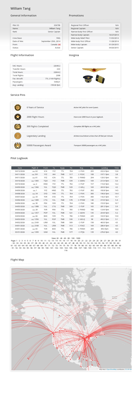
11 (45, 240)
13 (53, 240)
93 (20, 248)
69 (42, 245)
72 (53, 245)
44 (58, 243)
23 (90, 240)
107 (80, 248)
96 (31, 248)
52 (88, 243)
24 (94, 240)
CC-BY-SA (128, 369)
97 (35, 248)
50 (81, 243)
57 (107, 243)
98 (39, 248)
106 (75, 248)
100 (72, 238)
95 (28, 248)
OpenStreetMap (112, 369)
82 (90, 245)
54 (96, 243)
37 (32, 243)
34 (21, 243)
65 (27, 245)
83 (94, 245)
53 (92, 243)
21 (83, 240)
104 (66, 248)
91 (13, 248)
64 (23, 245)
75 (64, 245)
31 (120, 240)
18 (71, 240)
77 (71, 245)
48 (73, 243)
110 (94, 248)
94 (24, 248)
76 (68, 245)
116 (65, 250)
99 (43, 248)
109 (89, 248)
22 (86, 240)
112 (104, 248)
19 (75, 240)
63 (19, 245)
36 (29, 243)
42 (51, 243)
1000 (78, 238)
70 (45, 245)
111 (99, 248)
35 (25, 243)
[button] (72, 332)
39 (40, 243)
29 (112, 240)
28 (109, 240)
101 (51, 248)
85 (101, 245)
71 (49, 245)
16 (64, 240)
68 (38, 245)
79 (79, 245)
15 (60, 240)
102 (56, 248)
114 (113, 248)
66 (30, 245)
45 (62, 243)
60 (65, 238)
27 (105, 240)
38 (36, 243)
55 (99, 243)
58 (111, 243)
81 (86, 245)
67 (34, 245)
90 (120, 245)
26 (101, 240)
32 (14, 243)
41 (47, 243)
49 (77, 243)
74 (60, 245)
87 (109, 245)
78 (75, 245)
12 (49, 240)
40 (61, 238)
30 (116, 240)
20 (79, 240)
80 (69, 238)
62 (16, 245)
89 (116, 245)
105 (70, 248)
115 (118, 248)
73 (57, 245)
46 (66, 243)
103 (61, 248)
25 (97, 240)
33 (17, 243)
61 (12, 245)
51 (84, 243)
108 (85, 248)
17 (68, 240)
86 (105, 245)
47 (70, 243)
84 (98, 245)
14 (56, 240)
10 (42, 240)
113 (108, 248)
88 (113, 245)
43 (55, 243)
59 (114, 243)
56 (103, 243)
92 (17, 248)
